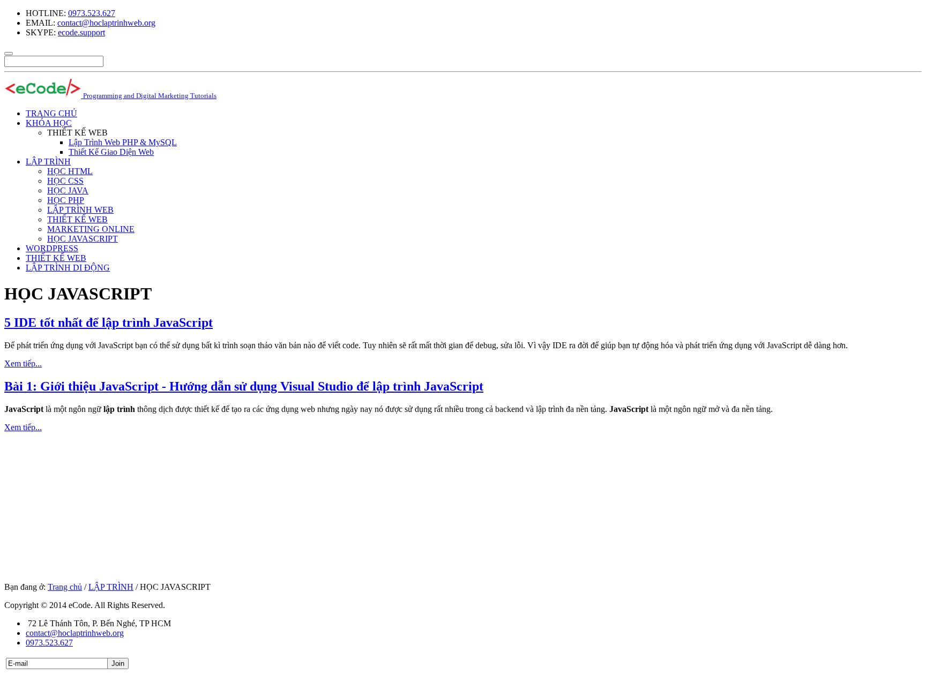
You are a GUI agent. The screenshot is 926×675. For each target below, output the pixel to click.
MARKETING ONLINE (91, 229)
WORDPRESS (52, 248)
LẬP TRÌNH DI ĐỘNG (68, 267)
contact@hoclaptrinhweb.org (106, 22)
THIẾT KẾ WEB (77, 219)
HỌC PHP (65, 200)
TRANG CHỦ (51, 113)
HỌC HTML (70, 171)
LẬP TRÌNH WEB (80, 209)
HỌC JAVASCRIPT (82, 238)
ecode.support (81, 32)
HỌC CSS (65, 180)
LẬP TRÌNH (48, 161)
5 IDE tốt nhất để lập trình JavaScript (108, 322)
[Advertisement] (325, 507)
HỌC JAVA (67, 190)
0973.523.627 (91, 13)
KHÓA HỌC (49, 123)
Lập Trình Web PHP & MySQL (123, 142)
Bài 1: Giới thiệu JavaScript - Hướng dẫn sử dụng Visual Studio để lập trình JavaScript (243, 386)
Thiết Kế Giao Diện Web (111, 151)
